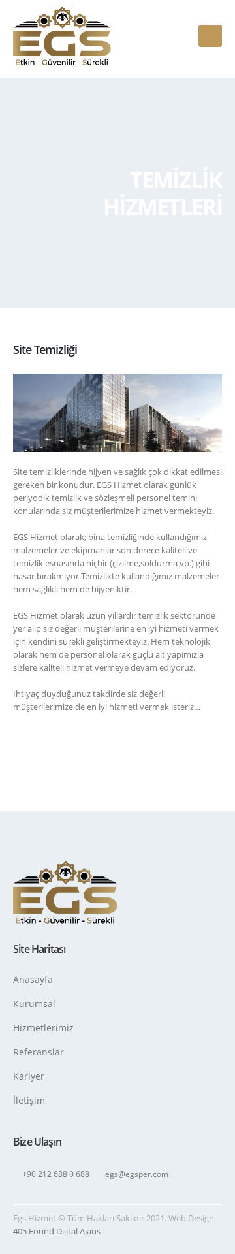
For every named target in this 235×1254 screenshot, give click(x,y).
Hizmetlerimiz (43, 1027)
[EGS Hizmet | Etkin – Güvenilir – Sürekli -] (62, 36)
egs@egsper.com (136, 1173)
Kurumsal (34, 1003)
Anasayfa (33, 979)
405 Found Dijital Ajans (57, 1231)
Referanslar (38, 1052)
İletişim (29, 1100)
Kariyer (28, 1076)
